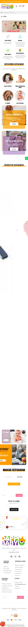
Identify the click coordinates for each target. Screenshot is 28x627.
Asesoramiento (20, 53)
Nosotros (6, 566)
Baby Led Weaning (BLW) (20, 86)
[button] (14, 124)
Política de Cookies (6, 583)
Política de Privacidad (7, 591)
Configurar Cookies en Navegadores (7, 586)
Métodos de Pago (19, 565)
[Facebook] (11, 556)
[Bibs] (19, 477)
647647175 (17, 588)
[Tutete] (8, 477)
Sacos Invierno (8, 86)
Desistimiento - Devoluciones (19, 570)
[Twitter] (19, 556)
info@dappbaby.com (20, 584)
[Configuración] (16, 6)
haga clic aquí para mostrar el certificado (16, 625)
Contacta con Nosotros (18, 574)
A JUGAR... (7, 103)
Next (26, 477)
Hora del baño (20, 103)
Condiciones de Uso (7, 589)
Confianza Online (8, 570)
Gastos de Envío (19, 567)
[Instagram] (15, 556)
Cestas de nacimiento (14, 141)
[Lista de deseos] (20, 6)
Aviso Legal (6, 568)
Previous (16, 230)
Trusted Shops (7, 572)
